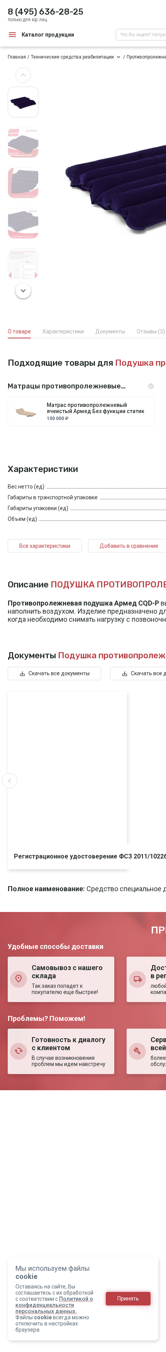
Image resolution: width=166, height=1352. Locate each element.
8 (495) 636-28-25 (45, 12)
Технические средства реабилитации (72, 57)
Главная (17, 57)
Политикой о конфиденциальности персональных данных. (54, 1305)
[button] (23, 75)
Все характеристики (44, 546)
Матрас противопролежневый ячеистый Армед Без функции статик (95, 408)
